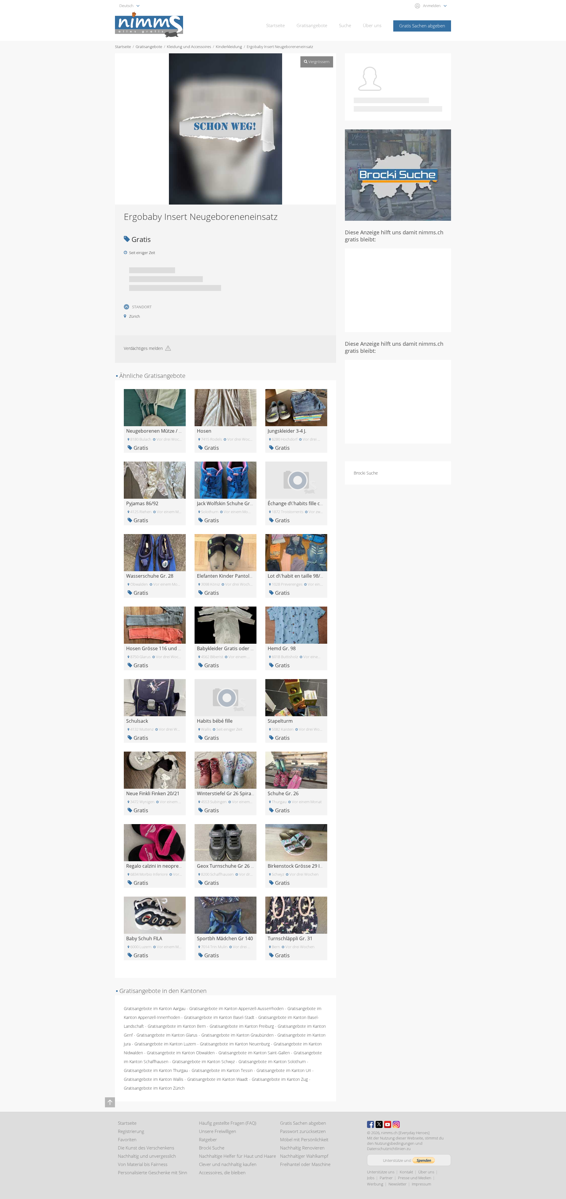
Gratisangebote (312, 25)
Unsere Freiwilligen (217, 1131)
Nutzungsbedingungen (394, 1143)
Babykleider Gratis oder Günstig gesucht (242, 648)
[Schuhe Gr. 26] (296, 770)
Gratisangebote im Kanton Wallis (153, 1079)
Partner (386, 1177)
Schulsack (137, 721)
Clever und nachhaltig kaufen (227, 1164)
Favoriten (127, 1139)
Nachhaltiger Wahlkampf (304, 1156)
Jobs (370, 1177)
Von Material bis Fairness (142, 1164)
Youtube (387, 1124)
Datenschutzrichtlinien (386, 1148)
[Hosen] (225, 407)
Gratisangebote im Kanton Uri (283, 1070)
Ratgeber (208, 1139)
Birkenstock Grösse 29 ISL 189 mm (306, 866)
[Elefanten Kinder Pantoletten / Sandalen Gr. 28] (225, 552)
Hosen (204, 431)
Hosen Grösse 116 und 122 (156, 648)
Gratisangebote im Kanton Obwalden (181, 1052)
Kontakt (406, 1172)
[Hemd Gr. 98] (296, 625)
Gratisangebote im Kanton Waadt (217, 1079)
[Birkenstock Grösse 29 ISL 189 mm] (296, 842)
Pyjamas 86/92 (142, 503)
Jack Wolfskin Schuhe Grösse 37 (232, 503)
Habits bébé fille (215, 721)
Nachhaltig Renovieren (302, 1148)
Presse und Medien (414, 1177)
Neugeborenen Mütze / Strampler (163, 431)
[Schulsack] (155, 697)
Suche (345, 25)
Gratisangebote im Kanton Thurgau (156, 1070)
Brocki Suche (366, 473)
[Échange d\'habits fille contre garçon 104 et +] (296, 479)
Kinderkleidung (229, 46)
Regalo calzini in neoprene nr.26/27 (165, 866)
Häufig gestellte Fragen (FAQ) (227, 1123)
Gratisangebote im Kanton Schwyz (203, 1061)
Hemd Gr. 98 (282, 648)
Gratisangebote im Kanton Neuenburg (235, 1044)
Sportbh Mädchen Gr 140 (225, 938)
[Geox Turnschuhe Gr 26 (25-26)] (225, 842)
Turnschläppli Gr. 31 (290, 938)
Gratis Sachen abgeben (422, 26)
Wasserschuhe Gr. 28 (149, 576)
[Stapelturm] (296, 697)
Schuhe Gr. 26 (283, 793)
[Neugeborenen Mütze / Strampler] (155, 407)
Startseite (275, 25)
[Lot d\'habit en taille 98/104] (296, 552)
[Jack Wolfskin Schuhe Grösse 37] (225, 479)
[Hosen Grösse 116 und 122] (155, 625)
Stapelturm (280, 721)
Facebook (370, 1124)
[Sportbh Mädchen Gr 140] (225, 915)
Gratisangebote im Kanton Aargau (154, 1008)
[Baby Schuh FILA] (155, 915)
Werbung (375, 1184)
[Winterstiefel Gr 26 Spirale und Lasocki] (225, 770)
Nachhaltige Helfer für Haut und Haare (237, 1156)
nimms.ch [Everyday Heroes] (405, 1132)
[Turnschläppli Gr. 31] (296, 915)
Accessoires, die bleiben (222, 1172)
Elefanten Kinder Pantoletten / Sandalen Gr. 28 (248, 576)
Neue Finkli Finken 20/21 (153, 793)
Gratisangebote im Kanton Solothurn (272, 1061)
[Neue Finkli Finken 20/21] (155, 770)
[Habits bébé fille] (225, 697)
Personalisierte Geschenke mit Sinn (152, 1172)
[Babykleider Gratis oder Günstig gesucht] (225, 625)
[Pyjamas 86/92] (155, 479)
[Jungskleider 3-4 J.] (296, 407)
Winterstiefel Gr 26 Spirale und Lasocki (239, 793)
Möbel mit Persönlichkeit (304, 1139)
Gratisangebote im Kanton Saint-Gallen (254, 1052)
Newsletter (398, 1184)
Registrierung (131, 1131)
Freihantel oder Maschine (305, 1164)
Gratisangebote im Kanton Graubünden (237, 1035)
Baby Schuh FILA (144, 938)
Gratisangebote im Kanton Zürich (154, 1088)
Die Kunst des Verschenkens (146, 1148)
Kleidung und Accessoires (189, 46)
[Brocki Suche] (398, 174)
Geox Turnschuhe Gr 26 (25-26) (231, 866)
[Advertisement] (398, 289)
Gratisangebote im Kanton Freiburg (242, 1026)
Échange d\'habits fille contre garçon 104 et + (318, 503)
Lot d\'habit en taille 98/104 (298, 576)
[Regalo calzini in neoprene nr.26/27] (155, 842)
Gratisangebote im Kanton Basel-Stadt (219, 1017)
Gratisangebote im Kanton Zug (280, 1079)
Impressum (421, 1184)
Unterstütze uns (380, 1172)
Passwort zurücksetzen (303, 1131)
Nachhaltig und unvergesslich (147, 1156)
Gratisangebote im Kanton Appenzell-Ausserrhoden (236, 1008)
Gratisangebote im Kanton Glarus (167, 1035)
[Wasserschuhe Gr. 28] (155, 552)
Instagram (396, 1124)
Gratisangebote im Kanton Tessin (222, 1070)
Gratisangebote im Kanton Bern (177, 1026)
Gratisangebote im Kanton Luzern (165, 1044)
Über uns (372, 25)
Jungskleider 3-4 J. (287, 431)
